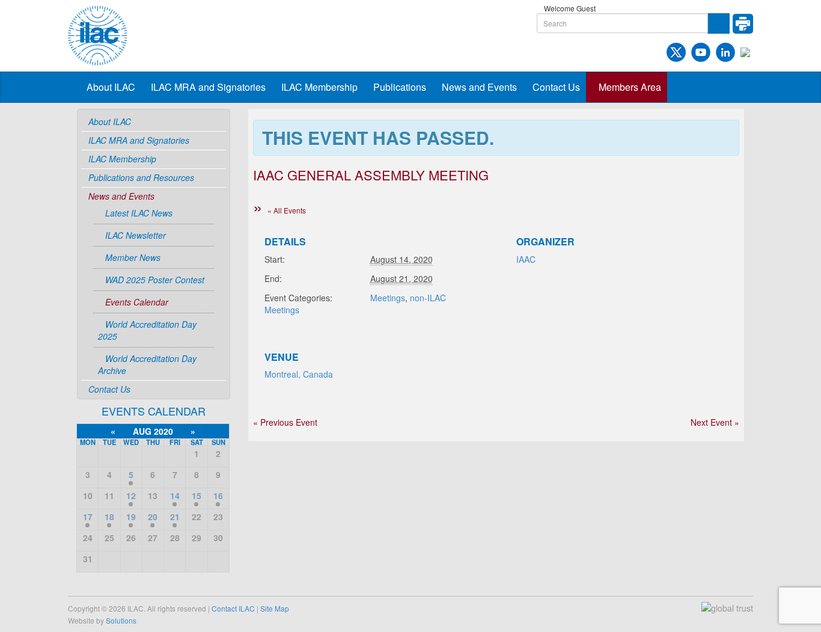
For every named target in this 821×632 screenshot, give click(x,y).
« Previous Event (285, 422)
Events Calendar (136, 302)
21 (175, 517)
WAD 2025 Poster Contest (154, 280)
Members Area (630, 87)
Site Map (274, 608)
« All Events (286, 210)
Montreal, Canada (298, 374)
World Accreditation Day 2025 (147, 330)
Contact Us (556, 87)
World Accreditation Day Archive (147, 364)
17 (88, 517)
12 (131, 495)
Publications (399, 87)
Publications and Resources (141, 177)
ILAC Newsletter (135, 235)
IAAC (526, 259)
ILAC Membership (319, 87)
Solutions (121, 620)
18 (109, 517)
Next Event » (715, 422)
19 (131, 517)
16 (218, 495)
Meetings (387, 298)
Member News (132, 257)
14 (175, 495)
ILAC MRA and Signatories (208, 87)
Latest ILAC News (138, 213)
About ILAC (111, 87)
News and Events (479, 87)
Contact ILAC (233, 608)
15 (196, 495)
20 (152, 517)
